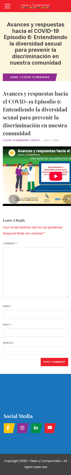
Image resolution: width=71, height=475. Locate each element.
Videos (35, 140)
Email (7, 324)
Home (14, 77)
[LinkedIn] (35, 428)
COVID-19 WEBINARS (36, 77)
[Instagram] (21, 428)
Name (7, 306)
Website (8, 342)
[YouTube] (49, 428)
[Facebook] (8, 428)
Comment (10, 243)
